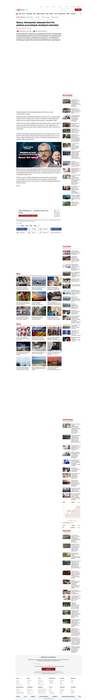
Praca (39, 678)
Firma (28, 681)
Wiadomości (62, 689)
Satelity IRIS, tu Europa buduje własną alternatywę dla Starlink (23, 353)
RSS (80, 696)
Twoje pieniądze (30, 693)
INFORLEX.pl (53, 6)
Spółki (72, 681)
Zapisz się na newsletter (40, 31)
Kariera (39, 683)
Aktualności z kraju (19, 691)
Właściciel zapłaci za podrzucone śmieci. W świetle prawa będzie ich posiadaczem (54, 303)
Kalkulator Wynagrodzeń (42, 690)
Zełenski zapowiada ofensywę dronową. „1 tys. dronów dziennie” (54, 353)
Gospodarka (29, 687)
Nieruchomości (52, 678)
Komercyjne (51, 683)
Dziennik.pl (62, 687)
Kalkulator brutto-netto (42, 689)
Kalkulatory (40, 687)
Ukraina (17, 681)
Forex (72, 683)
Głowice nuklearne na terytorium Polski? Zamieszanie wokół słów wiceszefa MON (37, 303)
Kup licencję (32, 221)
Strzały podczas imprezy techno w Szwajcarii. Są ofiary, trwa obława (23, 338)
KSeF (28, 683)
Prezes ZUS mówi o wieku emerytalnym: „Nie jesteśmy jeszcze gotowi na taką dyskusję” (22, 318)
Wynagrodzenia (41, 681)
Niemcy (17, 683)
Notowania (73, 678)
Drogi (61, 681)
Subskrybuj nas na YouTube (25, 31)
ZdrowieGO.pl (60, 6)
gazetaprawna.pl (73, 6)
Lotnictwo (61, 684)
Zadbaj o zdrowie (55, 17)
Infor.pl (50, 687)
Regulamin (55, 696)
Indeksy (72, 680)
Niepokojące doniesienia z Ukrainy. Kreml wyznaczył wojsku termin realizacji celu (38, 338)
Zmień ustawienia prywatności (68, 696)
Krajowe (17, 689)
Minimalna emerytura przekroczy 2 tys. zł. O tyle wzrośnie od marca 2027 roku (54, 318)
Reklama (33, 696)
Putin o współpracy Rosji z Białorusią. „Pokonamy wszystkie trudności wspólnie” (54, 338)
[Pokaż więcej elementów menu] (81, 14)
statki (35, 225)
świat (31, 225)
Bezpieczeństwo (19, 687)
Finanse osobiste (29, 17)
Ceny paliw (37, 17)
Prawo (50, 689)
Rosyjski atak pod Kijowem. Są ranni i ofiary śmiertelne (39, 353)
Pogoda (61, 693)
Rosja (17, 680)
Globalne (17, 690)
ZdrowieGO (73, 687)
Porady (72, 693)
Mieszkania (51, 681)
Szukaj (79, 9)
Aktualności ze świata (20, 693)
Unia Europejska (19, 684)
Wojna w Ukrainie (45, 17)
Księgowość (51, 691)
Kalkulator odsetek (41, 691)
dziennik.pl (47, 6)
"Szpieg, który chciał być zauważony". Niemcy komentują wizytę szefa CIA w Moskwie (54, 368)
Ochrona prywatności (43, 696)
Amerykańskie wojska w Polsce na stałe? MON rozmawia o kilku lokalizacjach (37, 318)
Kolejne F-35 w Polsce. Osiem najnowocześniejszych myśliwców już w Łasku (38, 288)
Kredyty (28, 691)
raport (22, 225)
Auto (61, 691)
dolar (27, 225)
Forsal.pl (21, 19)
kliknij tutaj (53, 673)
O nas (25, 696)
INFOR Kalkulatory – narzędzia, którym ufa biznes (33, 212)
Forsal (17, 19)
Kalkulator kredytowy (42, 693)
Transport (62, 678)
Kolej (61, 683)
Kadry (50, 690)
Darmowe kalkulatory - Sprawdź (28, 215)
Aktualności (29, 680)
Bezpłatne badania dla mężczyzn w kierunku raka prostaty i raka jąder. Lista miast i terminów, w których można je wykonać (53, 288)
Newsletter (66, 6)
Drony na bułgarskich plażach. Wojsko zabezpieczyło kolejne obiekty (39, 368)
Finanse (28, 684)
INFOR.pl (41, 6)
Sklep (80, 6)
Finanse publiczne (30, 690)
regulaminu (49, 666)
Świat (17, 678)
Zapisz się (48, 669)
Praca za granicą (41, 684)
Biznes (28, 678)
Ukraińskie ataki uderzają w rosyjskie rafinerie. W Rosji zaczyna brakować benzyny (22, 368)
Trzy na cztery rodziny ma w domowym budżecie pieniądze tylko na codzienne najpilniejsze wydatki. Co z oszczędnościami (23, 303)
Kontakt (18, 696)
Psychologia (73, 691)
